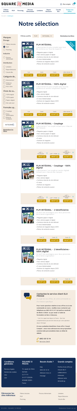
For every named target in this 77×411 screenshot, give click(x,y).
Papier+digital (10, 100)
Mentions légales (9, 369)
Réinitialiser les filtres (8, 130)
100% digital (10, 94)
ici (64, 381)
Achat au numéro (9, 83)
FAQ (41, 367)
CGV (5, 378)
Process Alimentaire (30, 10)
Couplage (9, 111)
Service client (44, 341)
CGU (5, 375)
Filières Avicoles (6, 10)
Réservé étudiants (9, 118)
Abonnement (10, 80)
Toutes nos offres (69, 10)
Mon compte (67, 4)
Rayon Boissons (49, 10)
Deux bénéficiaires (10, 114)
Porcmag (20, 10)
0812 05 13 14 (45, 339)
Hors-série (9, 86)
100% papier (10, 97)
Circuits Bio (58, 10)
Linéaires (40, 10)
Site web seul (10, 103)
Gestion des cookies (10, 372)
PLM (13, 10)
